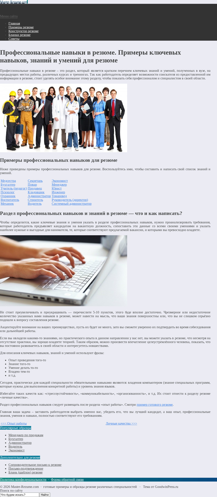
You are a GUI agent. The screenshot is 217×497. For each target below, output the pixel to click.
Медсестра (8, 181)
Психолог (8, 192)
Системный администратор (72, 203)
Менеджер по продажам (25, 435)
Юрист (57, 188)
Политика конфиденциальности (23, 479)
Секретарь (35, 181)
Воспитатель (10, 200)
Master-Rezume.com (14, 2)
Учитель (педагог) (14, 188)
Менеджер (59, 184)
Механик (7, 203)
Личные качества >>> (121, 423)
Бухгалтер (8, 184)
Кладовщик (36, 192)
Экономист (60, 181)
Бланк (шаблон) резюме (25, 472)
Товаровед (59, 196)
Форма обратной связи (67, 479)
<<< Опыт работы (14, 423)
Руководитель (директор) (70, 200)
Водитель (35, 203)
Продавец (35, 188)
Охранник (8, 196)
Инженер (58, 192)
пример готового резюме (155, 404)
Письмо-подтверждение (25, 468)
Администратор (39, 196)
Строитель (35, 200)
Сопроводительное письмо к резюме (34, 465)
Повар (32, 184)
